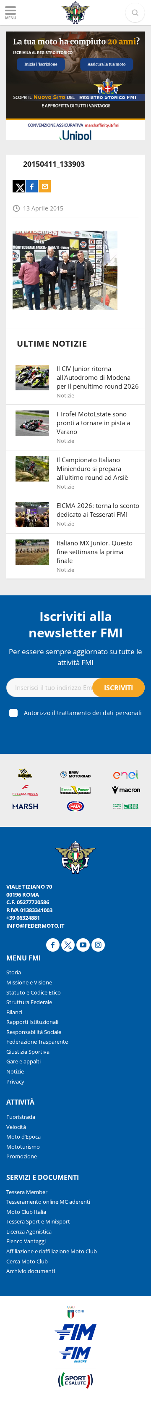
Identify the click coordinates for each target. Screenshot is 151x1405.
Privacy (15, 1081)
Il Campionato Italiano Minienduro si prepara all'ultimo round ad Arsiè (92, 468)
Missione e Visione (29, 982)
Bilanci (14, 1012)
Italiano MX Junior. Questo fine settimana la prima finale (95, 552)
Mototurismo (23, 1146)
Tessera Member (26, 1192)
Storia (13, 972)
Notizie (15, 1071)
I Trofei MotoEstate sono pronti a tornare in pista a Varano (93, 423)
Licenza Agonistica (29, 1231)
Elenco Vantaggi (26, 1241)
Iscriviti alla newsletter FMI (76, 624)
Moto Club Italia (26, 1212)
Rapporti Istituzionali (32, 1022)
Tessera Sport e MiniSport (38, 1221)
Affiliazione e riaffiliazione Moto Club (51, 1251)
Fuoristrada (20, 1117)
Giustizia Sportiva (27, 1051)
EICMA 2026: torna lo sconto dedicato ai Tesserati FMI (98, 509)
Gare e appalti (23, 1061)
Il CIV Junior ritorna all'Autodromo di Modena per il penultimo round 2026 (98, 377)
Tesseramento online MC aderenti (48, 1201)
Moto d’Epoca (23, 1136)
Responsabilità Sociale (33, 1032)
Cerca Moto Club (27, 1261)
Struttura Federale (29, 1002)
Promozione (21, 1156)
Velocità (16, 1127)
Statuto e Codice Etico (33, 992)
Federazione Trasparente (37, 1041)
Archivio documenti (30, 1271)
